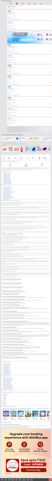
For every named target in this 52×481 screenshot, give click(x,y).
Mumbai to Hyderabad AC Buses (7, 187)
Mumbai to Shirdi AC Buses (6, 190)
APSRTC (4, 417)
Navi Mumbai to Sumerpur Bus (7, 183)
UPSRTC (48, 417)
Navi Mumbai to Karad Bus (6, 177)
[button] (11, 4)
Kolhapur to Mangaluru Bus (7, 370)
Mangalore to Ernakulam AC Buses (7, 387)
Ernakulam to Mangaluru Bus (7, 374)
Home (2, 142)
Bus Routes (5, 142)
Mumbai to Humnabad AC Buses (7, 189)
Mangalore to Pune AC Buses (7, 382)
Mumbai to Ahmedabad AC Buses (7, 195)
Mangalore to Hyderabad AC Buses (8, 388)
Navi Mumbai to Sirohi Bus (6, 175)
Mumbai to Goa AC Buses (6, 194)
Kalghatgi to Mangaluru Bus (7, 367)
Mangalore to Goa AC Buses (7, 381)
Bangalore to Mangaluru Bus (7, 363)
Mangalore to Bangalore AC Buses (7, 380)
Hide (48, 359)
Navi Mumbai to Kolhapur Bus (7, 181)
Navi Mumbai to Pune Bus (6, 176)
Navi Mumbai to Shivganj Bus (7, 174)
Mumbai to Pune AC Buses (6, 188)
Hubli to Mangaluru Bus (6, 368)
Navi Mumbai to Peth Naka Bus (7, 182)
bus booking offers (41, 260)
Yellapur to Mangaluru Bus (6, 369)
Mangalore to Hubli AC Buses (7, 383)
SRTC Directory (27, 409)
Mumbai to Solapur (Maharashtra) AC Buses (9, 197)
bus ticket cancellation (41, 324)
